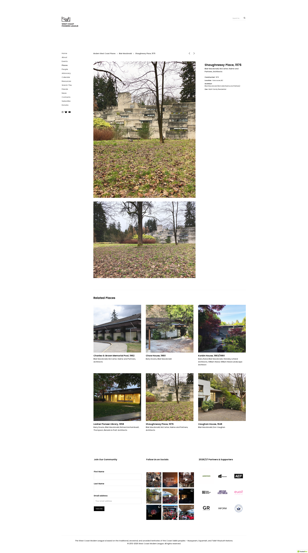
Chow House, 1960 (156, 355)
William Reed (214, 361)
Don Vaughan (219, 427)
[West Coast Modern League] (70, 22)
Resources (66, 81)
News (64, 93)
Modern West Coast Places (104, 53)
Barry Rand (203, 359)
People (65, 69)
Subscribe (66, 101)
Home (64, 53)
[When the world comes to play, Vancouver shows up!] (170, 496)
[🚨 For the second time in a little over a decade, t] (153, 496)
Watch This (67, 85)
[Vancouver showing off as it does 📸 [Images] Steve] (153, 512)
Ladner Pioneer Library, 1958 (108, 424)
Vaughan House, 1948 (210, 424)
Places (65, 65)
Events (65, 61)
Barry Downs (151, 359)
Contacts (66, 97)
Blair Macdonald (125, 53)
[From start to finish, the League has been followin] (186, 496)
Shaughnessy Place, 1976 (160, 424)
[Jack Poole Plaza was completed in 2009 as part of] (170, 512)
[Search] (244, 18)
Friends (65, 89)
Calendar (66, 77)
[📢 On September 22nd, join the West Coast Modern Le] (186, 479)
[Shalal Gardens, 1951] (189, 54)
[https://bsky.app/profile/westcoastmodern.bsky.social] (66, 112)
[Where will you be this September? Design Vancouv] (153, 479)
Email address (101, 495)
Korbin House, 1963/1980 (211, 355)
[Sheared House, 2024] (194, 54)
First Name (99, 471)
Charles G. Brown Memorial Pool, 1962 (114, 355)
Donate (65, 105)
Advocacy (66, 73)
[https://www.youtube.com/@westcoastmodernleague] (69, 112)
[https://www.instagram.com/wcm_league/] (63, 112)
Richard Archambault (129, 427)
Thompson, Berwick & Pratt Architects (110, 430)
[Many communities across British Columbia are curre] (170, 479)
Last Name (99, 483)
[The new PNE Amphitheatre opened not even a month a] (186, 512)
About (64, 57)
